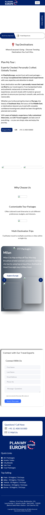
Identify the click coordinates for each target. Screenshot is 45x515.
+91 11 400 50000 (26, 130)
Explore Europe (12, 276)
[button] (41, 280)
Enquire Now (42, 20)
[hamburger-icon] (37, 2)
